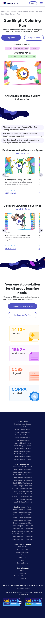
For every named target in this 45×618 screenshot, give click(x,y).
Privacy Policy (20, 585)
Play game (11, 38)
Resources (5, 11)
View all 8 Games (22, 153)
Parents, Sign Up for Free (22, 306)
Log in (33, 3)
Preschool (38, 11)
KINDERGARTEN (21, 48)
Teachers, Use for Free (22, 315)
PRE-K (8, 48)
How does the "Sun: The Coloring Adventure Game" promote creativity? (20, 134)
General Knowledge (25, 11)
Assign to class (34, 38)
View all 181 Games (22, 209)
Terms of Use (8, 585)
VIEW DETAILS (10, 193)
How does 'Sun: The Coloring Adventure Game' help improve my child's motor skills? (21, 141)
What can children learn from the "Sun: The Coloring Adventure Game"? (20, 128)
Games (13, 11)
